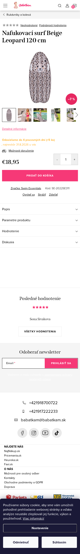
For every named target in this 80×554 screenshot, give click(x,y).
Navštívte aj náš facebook (22, 433)
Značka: (26, 188)
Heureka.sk (11, 460)
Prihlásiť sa (61, 363)
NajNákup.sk (12, 451)
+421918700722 (43, 403)
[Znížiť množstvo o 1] (57, 159)
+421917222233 (43, 411)
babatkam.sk (34, 433)
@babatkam (57, 433)
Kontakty (9, 478)
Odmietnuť (21, 542)
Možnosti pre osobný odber (21, 473)
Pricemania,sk (12, 455)
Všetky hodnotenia (40, 331)
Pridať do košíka (40, 175)
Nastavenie (40, 528)
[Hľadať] (59, 5)
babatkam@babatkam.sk (43, 420)
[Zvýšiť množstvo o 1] (74, 159)
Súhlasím (59, 542)
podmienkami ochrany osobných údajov (50, 377)
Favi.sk (8, 464)
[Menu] (5, 5)
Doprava (9, 487)
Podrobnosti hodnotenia (52, 25)
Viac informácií (33, 518)
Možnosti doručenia (21, 151)
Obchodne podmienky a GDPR (23, 482)
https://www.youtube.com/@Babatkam (45, 433)
